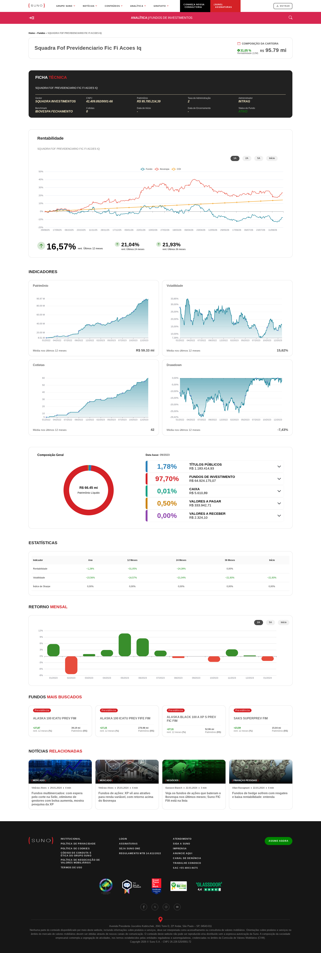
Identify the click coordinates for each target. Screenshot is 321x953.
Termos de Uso (71, 867)
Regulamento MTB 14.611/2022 (140, 853)
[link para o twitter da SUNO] (155, 907)
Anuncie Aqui (182, 853)
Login (123, 839)
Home (32, 33)
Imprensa (180, 848)
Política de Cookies (75, 848)
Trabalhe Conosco (187, 863)
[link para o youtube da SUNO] (177, 907)
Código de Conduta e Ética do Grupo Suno (76, 854)
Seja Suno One (129, 848)
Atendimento (182, 839)
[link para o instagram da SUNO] (166, 907)
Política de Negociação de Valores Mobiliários (80, 861)
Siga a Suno (181, 843)
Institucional (71, 839)
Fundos (41, 33)
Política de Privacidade (78, 843)
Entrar (285, 6)
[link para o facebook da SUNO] (143, 907)
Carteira (260, 43)
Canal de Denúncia (187, 858)
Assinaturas (128, 843)
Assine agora (278, 841)
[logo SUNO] (37, 6)
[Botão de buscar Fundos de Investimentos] (290, 18)
